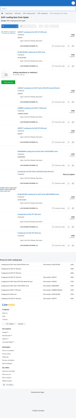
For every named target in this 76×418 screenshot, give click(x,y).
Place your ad (8, 82)
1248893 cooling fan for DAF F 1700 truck (32, 108)
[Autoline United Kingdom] (12, 3)
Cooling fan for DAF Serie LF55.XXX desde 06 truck (36, 171)
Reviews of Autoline (8, 360)
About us (5, 313)
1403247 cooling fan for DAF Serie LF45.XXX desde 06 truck (39, 88)
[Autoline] (2, 13)
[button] (73, 3)
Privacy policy (6, 354)
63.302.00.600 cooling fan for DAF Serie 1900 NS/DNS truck (38, 194)
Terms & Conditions (8, 350)
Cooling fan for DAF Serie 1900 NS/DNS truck (15, 264)
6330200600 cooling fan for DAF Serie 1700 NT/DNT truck (38, 151)
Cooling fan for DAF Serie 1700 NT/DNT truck (15, 286)
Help (3, 316)
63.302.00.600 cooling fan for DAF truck (31, 52)
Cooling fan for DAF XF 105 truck (29, 214)
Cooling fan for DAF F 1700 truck (11, 290)
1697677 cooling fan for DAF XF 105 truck (32, 32)
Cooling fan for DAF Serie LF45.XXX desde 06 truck (17, 281)
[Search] (73, 9)
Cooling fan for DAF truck (8, 294)
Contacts (5, 319)
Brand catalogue (7, 363)
